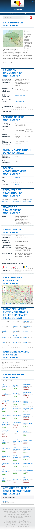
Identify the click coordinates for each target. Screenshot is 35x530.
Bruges (15, 331)
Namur (25, 332)
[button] (4, 287)
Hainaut (17, 14)
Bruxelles (15, 326)
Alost (3, 342)
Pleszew (17, 267)
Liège (3, 327)
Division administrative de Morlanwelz (15, 171)
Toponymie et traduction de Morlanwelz (12, 193)
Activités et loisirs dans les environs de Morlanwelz (17, 491)
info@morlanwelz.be (21, 95)
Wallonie (11, 14)
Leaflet (9, 303)
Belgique (17, 177)
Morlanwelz (18, 9)
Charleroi (26, 321)
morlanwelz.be (19, 101)
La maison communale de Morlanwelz (12, 73)
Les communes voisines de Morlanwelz (12, 280)
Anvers (4, 322)
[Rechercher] (31, 17)
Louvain (4, 337)
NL (34, 1)
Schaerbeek (27, 326)
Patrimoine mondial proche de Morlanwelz (16, 354)
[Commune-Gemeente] (17, 3)
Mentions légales (11, 521)
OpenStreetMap (22, 303)
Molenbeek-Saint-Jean (16, 336)
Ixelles (25, 342)
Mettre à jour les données (11, 63)
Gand (14, 322)
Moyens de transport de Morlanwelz (12, 210)
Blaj (26, 267)
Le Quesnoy (7, 267)
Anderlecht (5, 331)
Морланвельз (17, 201)
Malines (15, 342)
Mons (25, 337)
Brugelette (6, 502)
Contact (13, 523)
